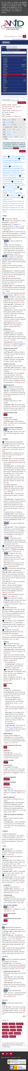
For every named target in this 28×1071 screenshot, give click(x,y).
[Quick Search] (24, 36)
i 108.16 (6, 291)
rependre (5, 1036)
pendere (9, 119)
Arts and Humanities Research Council (16, 1045)
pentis (10, 1033)
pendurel (5, 82)
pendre (14, 74)
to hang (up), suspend (16, 156)
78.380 (15, 361)
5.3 (21, 410)
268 (6, 263)
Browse (4, 47)
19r (10, 315)
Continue (24, 2)
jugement (6, 779)
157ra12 (15, 731)
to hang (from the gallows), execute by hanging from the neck (13, 160)
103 (15, 116)
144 (13, 222)
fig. (5, 598)
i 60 (11, 933)
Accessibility (13, 1057)
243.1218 (8, 980)
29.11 (15, 695)
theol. (6, 297)
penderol (14, 69)
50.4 (17, 873)
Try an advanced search (19, 39)
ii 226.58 (16, 346)
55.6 (9, 911)
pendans (5, 63)
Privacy (2, 1057)
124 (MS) (10, 639)
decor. (5, 990)
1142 (11, 308)
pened (4, 90)
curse (5, 429)
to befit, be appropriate (15, 193)
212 (11, 996)
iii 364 (6, 108)
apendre (5, 1024)
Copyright (7, 1057)
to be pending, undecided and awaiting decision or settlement (12, 183)
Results (9, 47)
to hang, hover (13, 195)
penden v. (10, 134)
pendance (5, 61)
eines (5, 762)
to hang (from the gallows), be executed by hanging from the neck (13, 177)
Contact (18, 1057)
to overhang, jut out (12, 175)
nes (5, 747)
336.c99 (10, 340)
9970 (12, 675)
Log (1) (14, 47)
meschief (6, 784)
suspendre (12, 1036)
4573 (15, 667)
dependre (12, 1024)
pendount (5, 72)
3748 (6, 618)
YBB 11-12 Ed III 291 (8, 592)
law (6, 256)
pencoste (5, 58)
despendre (20, 1024)
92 (11, 583)
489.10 (10, 276)
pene (4, 84)
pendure (14, 80)
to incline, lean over (10, 187)
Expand (22, 151)
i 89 (16, 254)
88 (6, 579)
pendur (14, 79)
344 (9, 356)
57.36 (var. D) (11, 551)
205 (15, 892)
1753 (19, 302)
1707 (14, 445)
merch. (6, 241)
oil (5, 685)
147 (11, 425)
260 (6, 239)
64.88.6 (11, 757)
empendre (5, 1027)
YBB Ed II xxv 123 (19, 295)
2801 (14, 475)
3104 (20, 902)
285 (22, 1008)
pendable (14, 59)
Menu (6, 42)
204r (14, 326)
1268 (15, 864)
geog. (6, 538)
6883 (17, 647)
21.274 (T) (10, 742)
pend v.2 (15, 132)
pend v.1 (9, 132)
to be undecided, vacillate (17, 185)
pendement (14, 66)
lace (5, 915)
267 (19, 375)
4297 (7, 827)
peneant (5, 89)
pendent (5, 67)
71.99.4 (11, 321)
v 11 (16, 110)
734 (15, 544)
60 (5, 230)
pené (4, 85)
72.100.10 (16, 460)
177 (9, 596)
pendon (5, 71)
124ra (8, 284)
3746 (19, 882)
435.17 (12, 660)
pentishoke (17, 1033)
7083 (11, 812)
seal (5, 414)
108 (19, 968)
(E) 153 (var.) (8, 106)
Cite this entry (21, 102)
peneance (5, 87)
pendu (4, 77)
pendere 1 (11, 137)
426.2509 (14, 938)
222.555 (21, 986)
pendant (14, 64)
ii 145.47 (19, 382)
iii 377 (19, 953)
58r (12, 566)
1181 (10, 854)
